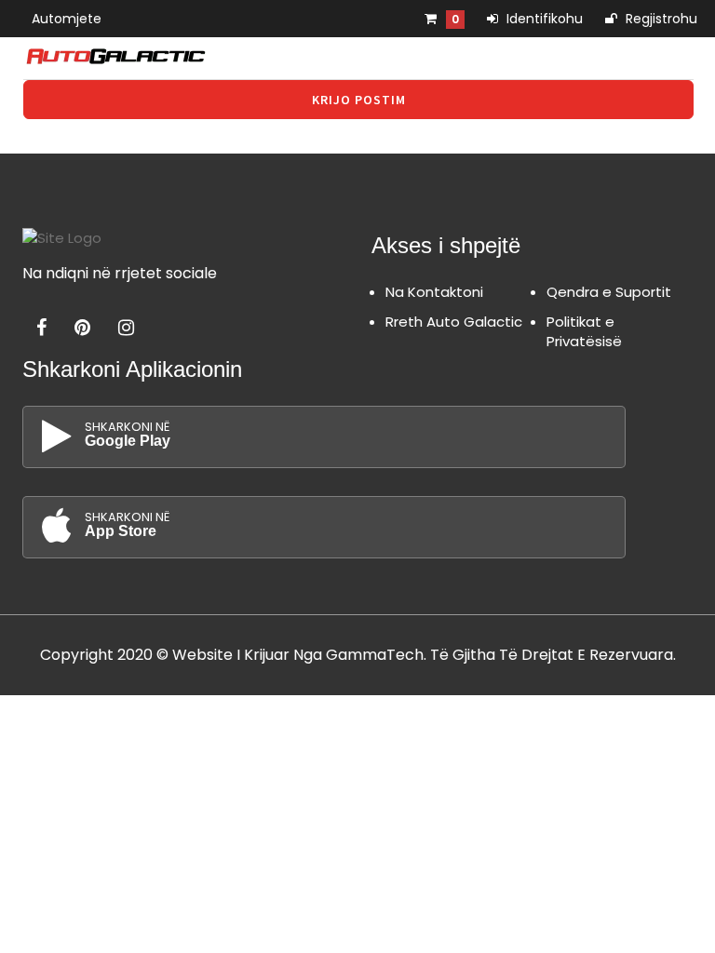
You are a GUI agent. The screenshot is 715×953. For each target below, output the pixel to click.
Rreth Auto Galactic (453, 321)
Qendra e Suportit (608, 292)
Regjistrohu (659, 18)
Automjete (66, 18)
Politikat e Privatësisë (584, 331)
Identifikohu (543, 18)
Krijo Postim (359, 99)
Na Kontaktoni (434, 292)
